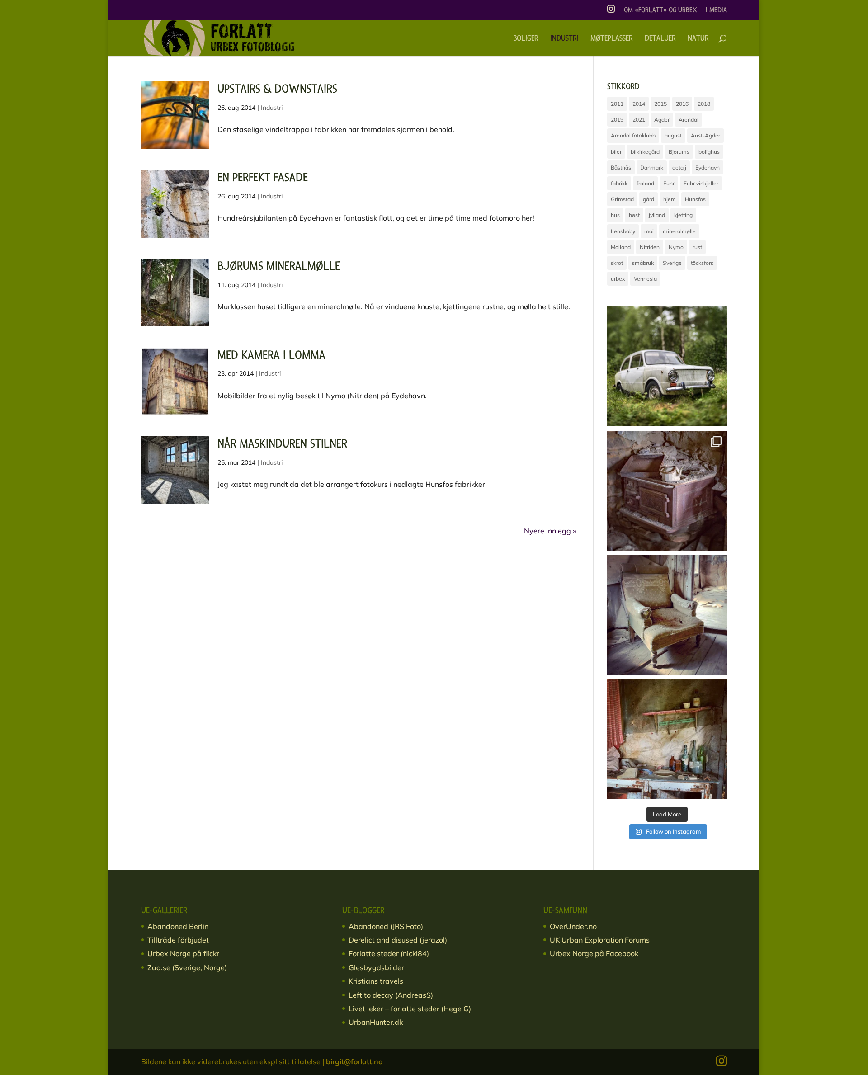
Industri (564, 39)
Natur (698, 39)
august (673, 135)
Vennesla (645, 278)
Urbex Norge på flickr (183, 953)
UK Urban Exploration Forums (600, 939)
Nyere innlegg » (550, 530)
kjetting (683, 215)
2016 (682, 103)
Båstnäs (621, 167)
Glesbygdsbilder (376, 967)
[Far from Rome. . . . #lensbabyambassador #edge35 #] (667, 366)
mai (649, 231)
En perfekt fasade (262, 177)
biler (616, 151)
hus (615, 215)
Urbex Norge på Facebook (594, 953)
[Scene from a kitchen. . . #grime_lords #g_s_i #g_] (667, 739)
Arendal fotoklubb (633, 135)
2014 (638, 103)
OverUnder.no (573, 926)
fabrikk (619, 183)
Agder (662, 119)
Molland (621, 247)
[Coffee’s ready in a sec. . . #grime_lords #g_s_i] (667, 491)
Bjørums (679, 151)
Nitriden (650, 247)
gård (648, 199)
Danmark (651, 167)
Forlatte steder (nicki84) (389, 953)
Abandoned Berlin (177, 926)
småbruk (643, 262)
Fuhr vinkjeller (701, 183)
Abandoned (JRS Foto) (386, 926)
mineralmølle (679, 231)
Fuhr (669, 183)
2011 (617, 103)
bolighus (709, 151)
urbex (618, 278)
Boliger (525, 39)
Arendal (688, 119)
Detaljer (660, 39)
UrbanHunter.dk (376, 1022)
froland (645, 183)
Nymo (676, 247)
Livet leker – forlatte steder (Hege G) (410, 1008)
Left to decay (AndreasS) (391, 995)
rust (697, 247)
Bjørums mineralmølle (278, 266)
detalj (679, 167)
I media (716, 10)
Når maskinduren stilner (282, 443)
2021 (638, 119)
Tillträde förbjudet (178, 939)
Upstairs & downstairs (277, 88)
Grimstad (622, 199)
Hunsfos (695, 199)
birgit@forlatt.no (354, 1061)
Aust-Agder (705, 135)
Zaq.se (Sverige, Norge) (187, 967)
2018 (704, 103)
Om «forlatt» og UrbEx (660, 10)
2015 (660, 103)
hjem (669, 199)
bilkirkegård (645, 151)
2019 (617, 119)
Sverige (672, 262)
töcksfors (702, 262)
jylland (657, 215)
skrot (617, 262)
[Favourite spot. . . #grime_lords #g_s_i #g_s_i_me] (667, 615)
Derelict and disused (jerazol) (398, 939)
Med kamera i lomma (271, 355)
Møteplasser (611, 39)
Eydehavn (707, 167)
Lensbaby (623, 231)
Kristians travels (376, 980)
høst (634, 215)
